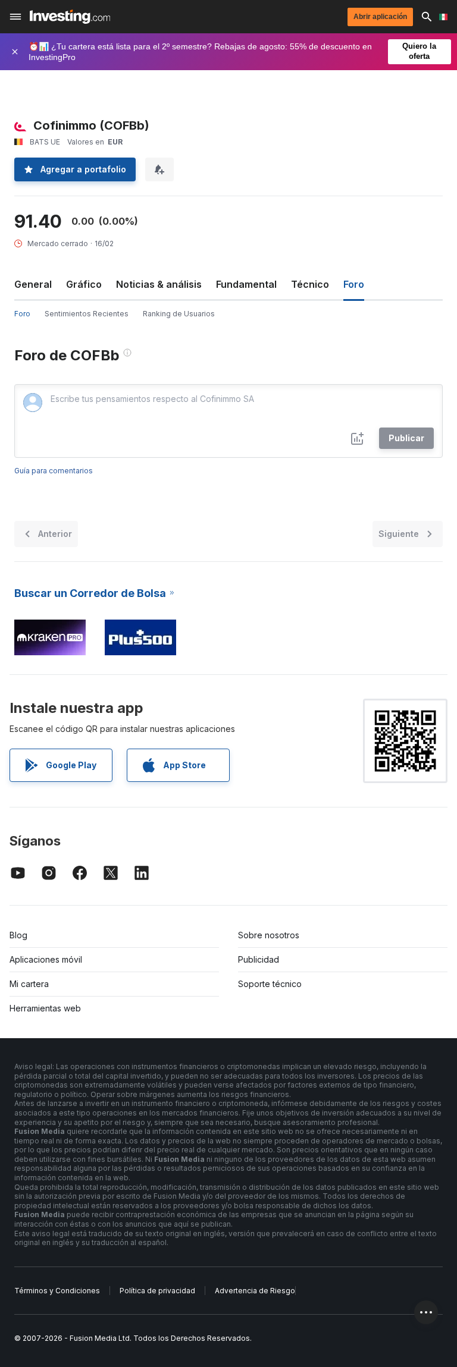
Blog (18, 935)
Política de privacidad (157, 1290)
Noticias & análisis (159, 284)
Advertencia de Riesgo (255, 1290)
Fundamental (246, 284)
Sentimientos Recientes (87, 313)
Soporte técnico (270, 984)
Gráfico (84, 284)
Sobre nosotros (268, 935)
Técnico (310, 284)
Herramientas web (45, 1008)
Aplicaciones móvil (46, 959)
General (33, 284)
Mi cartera (29, 984)
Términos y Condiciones (57, 1290)
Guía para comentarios (53, 470)
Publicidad (258, 959)
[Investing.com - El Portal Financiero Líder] (70, 17)
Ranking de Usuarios (179, 313)
